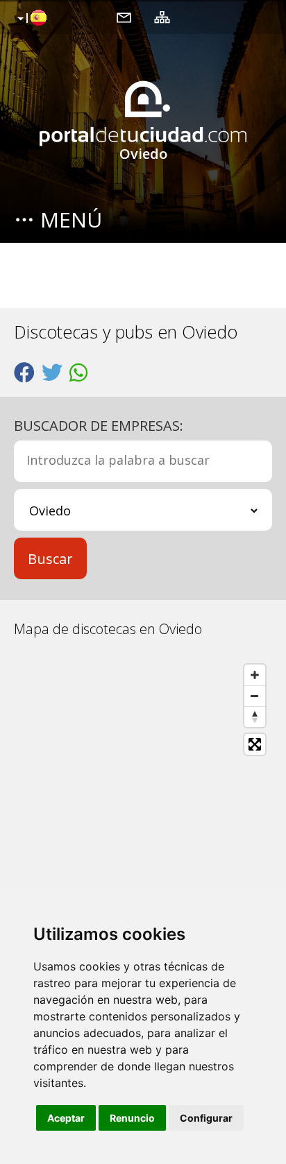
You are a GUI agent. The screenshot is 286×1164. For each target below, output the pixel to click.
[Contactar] (124, 16)
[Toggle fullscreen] (254, 744)
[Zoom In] (254, 675)
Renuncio (132, 1118)
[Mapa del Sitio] (162, 16)
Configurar (206, 1118)
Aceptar (66, 1118)
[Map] (143, 814)
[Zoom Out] (254, 695)
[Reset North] (254, 716)
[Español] (30, 19)
